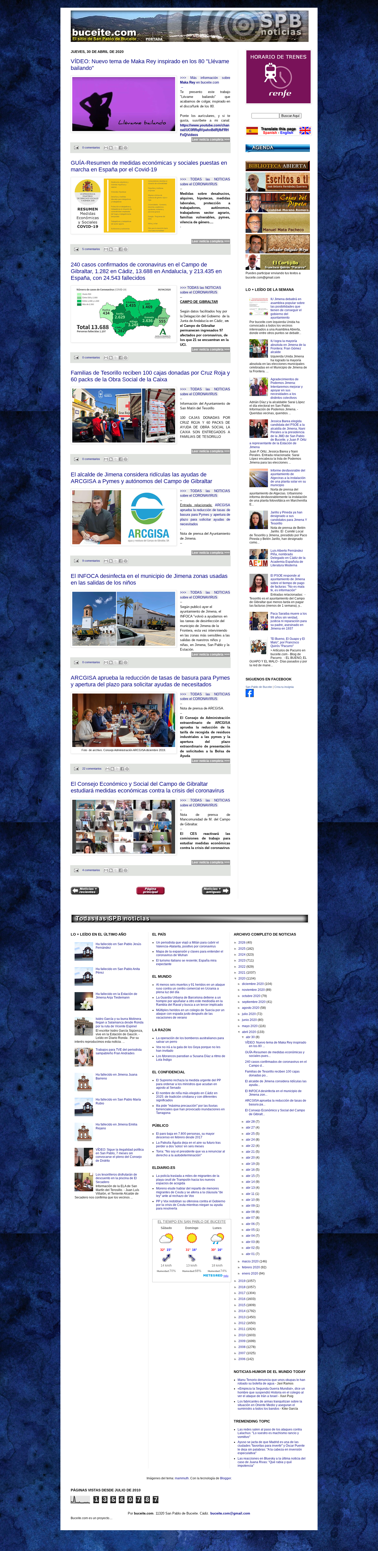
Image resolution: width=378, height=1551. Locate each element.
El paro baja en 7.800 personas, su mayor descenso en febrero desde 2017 (185, 1135)
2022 (242, 966)
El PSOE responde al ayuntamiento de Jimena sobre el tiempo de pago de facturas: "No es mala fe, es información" (288, 583)
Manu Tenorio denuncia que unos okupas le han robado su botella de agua (271, 1381)
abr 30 (251, 1037)
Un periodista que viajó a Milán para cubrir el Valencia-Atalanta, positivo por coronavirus (187, 944)
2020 (242, 978)
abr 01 (251, 1254)
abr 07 (251, 1218)
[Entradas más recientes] (85, 891)
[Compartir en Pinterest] (125, 147)
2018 (242, 1287)
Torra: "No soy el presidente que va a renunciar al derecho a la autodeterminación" (190, 1153)
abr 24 (251, 1139)
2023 (242, 960)
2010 (242, 1335)
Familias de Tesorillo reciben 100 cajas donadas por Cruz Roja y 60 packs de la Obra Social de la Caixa (150, 376)
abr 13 (251, 1187)
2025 (242, 948)
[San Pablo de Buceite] (250, 696)
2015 (242, 1305)
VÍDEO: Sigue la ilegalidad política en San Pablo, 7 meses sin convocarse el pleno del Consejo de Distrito (120, 1155)
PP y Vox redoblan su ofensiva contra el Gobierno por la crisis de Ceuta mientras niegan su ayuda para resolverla (190, 1205)
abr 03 (251, 1242)
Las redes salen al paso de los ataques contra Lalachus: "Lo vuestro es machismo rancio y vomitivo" (270, 1433)
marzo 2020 (250, 1261)
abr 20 (251, 1157)
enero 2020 (250, 1273)
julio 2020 (249, 1014)
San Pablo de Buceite (259, 686)
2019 (242, 1281)
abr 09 (251, 1205)
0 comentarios (91, 147)
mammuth (182, 1478)
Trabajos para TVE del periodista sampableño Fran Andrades (119, 1051)
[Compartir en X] (115, 147)
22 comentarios (92, 768)
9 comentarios (91, 560)
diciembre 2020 (253, 984)
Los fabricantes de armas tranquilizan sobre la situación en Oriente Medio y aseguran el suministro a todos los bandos (270, 1405)
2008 (242, 1347)
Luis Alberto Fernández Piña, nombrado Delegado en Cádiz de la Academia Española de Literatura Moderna (288, 558)
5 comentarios (91, 249)
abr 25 (251, 1133)
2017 (242, 1293)
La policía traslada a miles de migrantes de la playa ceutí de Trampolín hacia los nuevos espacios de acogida (187, 1179)
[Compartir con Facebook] (120, 147)
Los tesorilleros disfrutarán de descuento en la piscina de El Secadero (116, 1178)
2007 (242, 1353)
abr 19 (251, 1164)
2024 (242, 954)
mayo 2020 (250, 1026)
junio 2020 (250, 1020)
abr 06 (251, 1224)
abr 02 (251, 1248)
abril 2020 (249, 1032)
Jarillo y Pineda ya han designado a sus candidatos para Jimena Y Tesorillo (289, 518)
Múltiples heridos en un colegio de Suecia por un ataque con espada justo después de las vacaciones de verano (190, 1013)
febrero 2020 (251, 1267)
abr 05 (251, 1230)
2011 (242, 1329)
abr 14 (251, 1182)
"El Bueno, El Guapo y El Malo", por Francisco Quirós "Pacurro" (288, 642)
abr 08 (251, 1212)
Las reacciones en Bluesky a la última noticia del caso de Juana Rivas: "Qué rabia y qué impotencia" (271, 1462)
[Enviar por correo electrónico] (106, 147)
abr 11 (250, 1194)
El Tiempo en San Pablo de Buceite (192, 1222)
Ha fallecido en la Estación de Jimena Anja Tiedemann (116, 995)
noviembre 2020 (254, 990)
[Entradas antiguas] (216, 891)
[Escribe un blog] (110, 147)
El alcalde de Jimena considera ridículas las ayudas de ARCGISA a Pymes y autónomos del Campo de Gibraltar (141, 477)
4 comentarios (91, 870)
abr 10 (251, 1200)
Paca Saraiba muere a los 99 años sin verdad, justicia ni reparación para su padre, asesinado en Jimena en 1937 (289, 621)
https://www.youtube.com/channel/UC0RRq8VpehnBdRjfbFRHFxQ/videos (204, 130)
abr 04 (251, 1236)
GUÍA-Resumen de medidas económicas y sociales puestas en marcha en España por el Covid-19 (149, 166)
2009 (242, 1341)
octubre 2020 (251, 996)
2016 (242, 1299)
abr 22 (251, 1146)
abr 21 (251, 1151)
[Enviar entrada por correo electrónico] (76, 147)
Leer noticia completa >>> (211, 139)
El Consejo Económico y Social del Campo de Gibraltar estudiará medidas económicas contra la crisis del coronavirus (147, 787)
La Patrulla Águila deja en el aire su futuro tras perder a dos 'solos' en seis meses (188, 1144)
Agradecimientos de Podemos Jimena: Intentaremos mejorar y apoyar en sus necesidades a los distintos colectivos (287, 388)
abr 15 (251, 1176)
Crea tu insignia (284, 686)
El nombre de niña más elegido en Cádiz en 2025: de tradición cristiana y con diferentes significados (187, 1096)
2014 (242, 1311)
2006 (242, 1359)
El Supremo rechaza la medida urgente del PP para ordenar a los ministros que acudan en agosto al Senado (188, 1084)
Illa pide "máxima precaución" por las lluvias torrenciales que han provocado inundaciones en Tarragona (190, 1109)
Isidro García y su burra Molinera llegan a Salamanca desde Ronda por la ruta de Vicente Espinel (119, 1022)
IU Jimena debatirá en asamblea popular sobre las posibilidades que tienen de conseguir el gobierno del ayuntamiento (288, 308)
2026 (242, 942)
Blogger (225, 1478)
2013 (242, 1317)
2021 (242, 972)
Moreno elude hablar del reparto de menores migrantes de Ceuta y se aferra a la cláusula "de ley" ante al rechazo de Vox (189, 1192)
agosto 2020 (251, 1008)
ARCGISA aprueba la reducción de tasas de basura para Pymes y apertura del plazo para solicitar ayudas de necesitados (150, 681)
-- (182, 87)
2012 (242, 1323)
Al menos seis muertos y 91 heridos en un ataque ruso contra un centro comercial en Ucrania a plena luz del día (190, 988)
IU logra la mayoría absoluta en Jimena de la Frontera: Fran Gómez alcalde (288, 346)
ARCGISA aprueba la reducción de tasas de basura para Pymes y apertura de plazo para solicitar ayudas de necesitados (205, 514)
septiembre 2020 (254, 1002)
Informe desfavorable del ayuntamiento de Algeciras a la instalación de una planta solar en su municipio (288, 478)
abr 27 (251, 1127)
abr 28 (251, 1121)
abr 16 (251, 1169)
